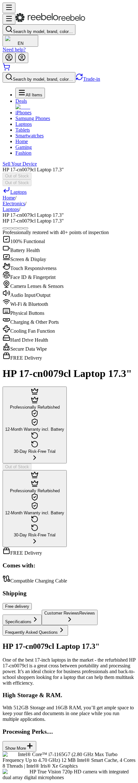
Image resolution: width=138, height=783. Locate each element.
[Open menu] (9, 8)
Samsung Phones (32, 118)
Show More (15, 748)
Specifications (18, 621)
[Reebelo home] (50, 20)
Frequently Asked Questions (31, 632)
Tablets (22, 130)
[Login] (9, 58)
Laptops (23, 124)
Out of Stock (17, 176)
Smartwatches (29, 135)
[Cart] (6, 69)
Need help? (14, 49)
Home (21, 141)
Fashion (23, 153)
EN (20, 43)
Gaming (23, 147)
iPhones (23, 112)
